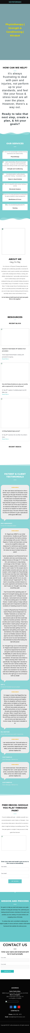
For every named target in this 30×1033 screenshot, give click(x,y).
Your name (4, 866)
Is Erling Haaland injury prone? (11, 431)
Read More (5, 359)
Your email (4, 873)
